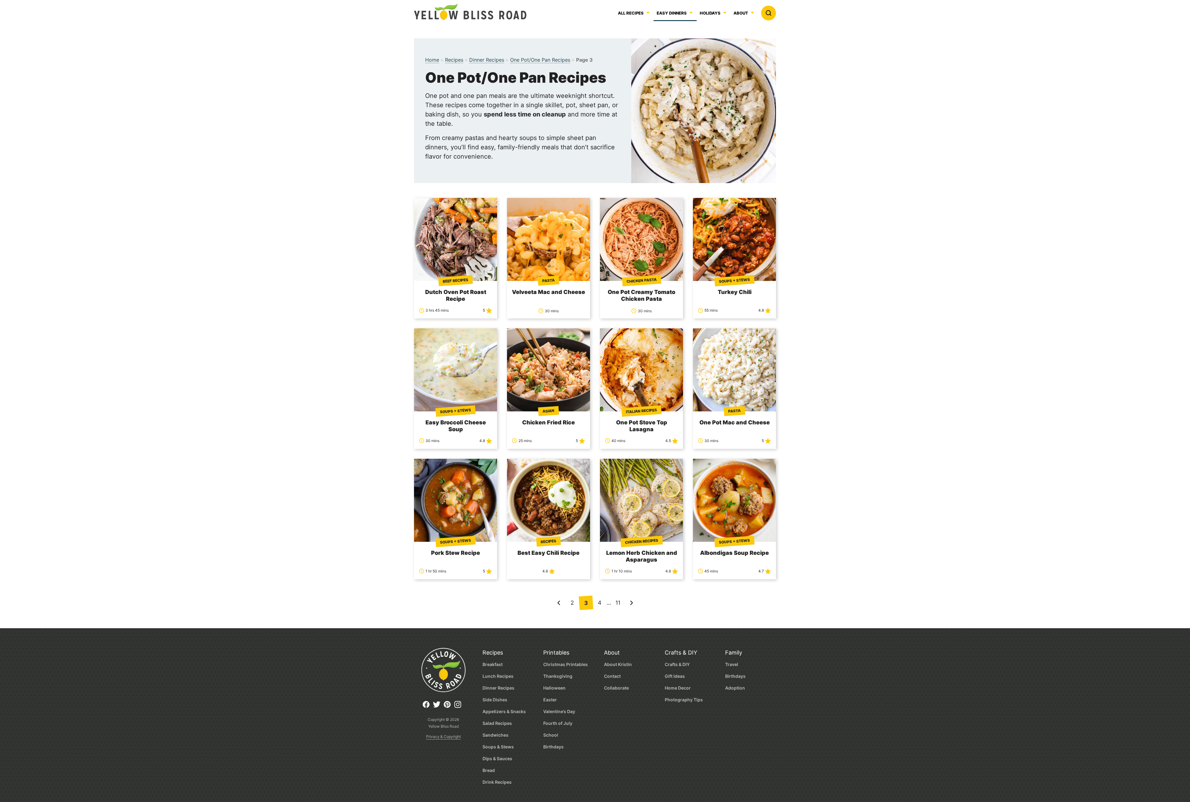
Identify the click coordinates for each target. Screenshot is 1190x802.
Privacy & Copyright (443, 736)
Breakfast (493, 664)
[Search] (768, 13)
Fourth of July (557, 723)
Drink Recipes (497, 782)
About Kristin (618, 664)
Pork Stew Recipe (455, 553)
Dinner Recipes (486, 60)
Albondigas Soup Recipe (734, 553)
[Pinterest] (448, 706)
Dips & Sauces (497, 758)
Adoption (735, 687)
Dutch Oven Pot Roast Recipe (455, 295)
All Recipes (631, 13)
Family (733, 652)
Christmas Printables (565, 664)
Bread (489, 770)
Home (432, 60)
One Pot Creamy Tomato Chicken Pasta (641, 295)
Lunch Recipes (498, 676)
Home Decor (678, 687)
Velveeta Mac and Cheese (548, 292)
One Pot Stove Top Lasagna (641, 425)
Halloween (554, 687)
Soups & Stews (498, 746)
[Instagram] (459, 706)
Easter (550, 699)
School (550, 735)
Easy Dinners (672, 13)
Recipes (454, 60)
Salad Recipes (497, 723)
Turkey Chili (734, 292)
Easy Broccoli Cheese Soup (455, 425)
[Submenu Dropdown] (691, 12)
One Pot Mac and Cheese (734, 422)
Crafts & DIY (681, 652)
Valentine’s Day (559, 711)
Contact (612, 676)
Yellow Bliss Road (470, 11)
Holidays (710, 13)
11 (617, 602)
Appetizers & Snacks (504, 711)
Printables (556, 652)
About (741, 13)
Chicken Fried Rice (548, 422)
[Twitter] (438, 706)
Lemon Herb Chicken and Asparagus (641, 556)
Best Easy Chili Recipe (549, 553)
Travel (731, 664)
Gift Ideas (675, 676)
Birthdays (553, 746)
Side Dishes (495, 699)
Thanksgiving (557, 676)
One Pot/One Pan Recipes (540, 60)
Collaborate (616, 687)
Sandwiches (496, 735)
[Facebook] (427, 706)
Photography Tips (684, 699)
